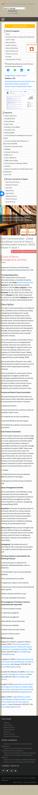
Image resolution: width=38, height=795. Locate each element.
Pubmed (11, 654)
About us (7, 723)
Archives (8, 56)
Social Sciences (10, 202)
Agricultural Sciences (13, 182)
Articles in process (12, 54)
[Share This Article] (8, 70)
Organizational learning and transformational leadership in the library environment (17, 661)
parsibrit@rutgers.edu (25, 282)
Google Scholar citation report (15, 75)
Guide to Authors (11, 45)
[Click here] (20, 99)
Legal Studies (10, 193)
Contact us (7, 732)
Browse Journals (9, 727)
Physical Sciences (11, 199)
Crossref (21, 652)
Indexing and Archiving (13, 59)
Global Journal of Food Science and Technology (19, 762)
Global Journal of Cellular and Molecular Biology (20, 753)
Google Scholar (14, 667)
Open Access (8, 725)
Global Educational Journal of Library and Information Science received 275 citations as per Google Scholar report (20, 83)
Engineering (9, 190)
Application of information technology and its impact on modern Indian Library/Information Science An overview (17, 686)
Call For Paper (10, 39)
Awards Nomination (19, 26)
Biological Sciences (12, 185)
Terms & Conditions (30, 782)
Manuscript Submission (11, 736)
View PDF (17, 251)
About (8, 34)
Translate (14, 13)
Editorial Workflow (12, 48)
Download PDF (30, 251)
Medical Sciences (11, 196)
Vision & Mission (9, 729)
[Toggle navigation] (3, 19)
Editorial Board (11, 42)
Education (9, 187)
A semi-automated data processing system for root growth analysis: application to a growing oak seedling (16, 646)
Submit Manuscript (12, 51)
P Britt (3, 262)
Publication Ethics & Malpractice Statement (20, 37)
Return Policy (17, 782)
